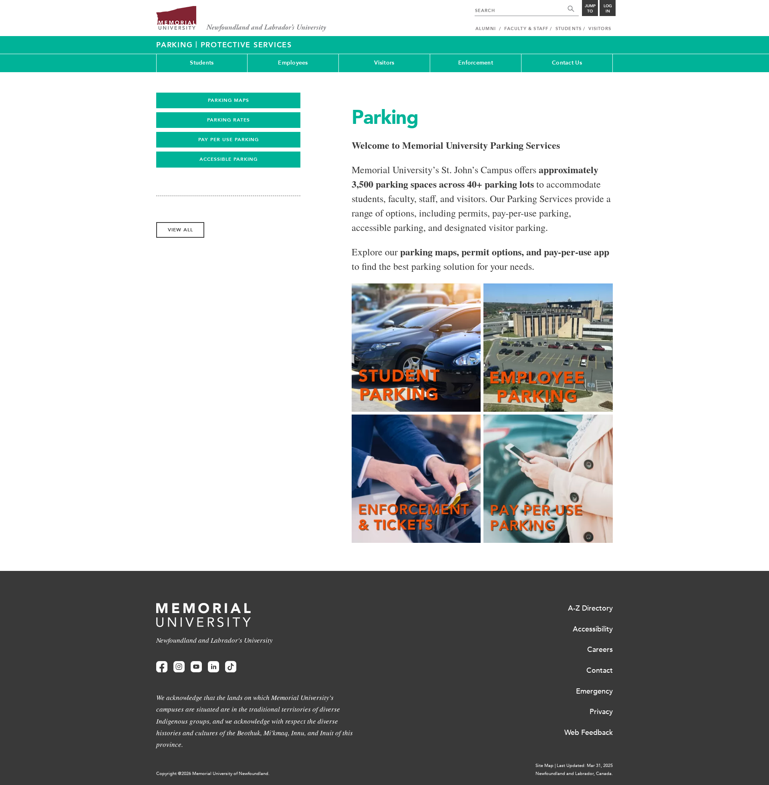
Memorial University (241, 19)
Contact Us (567, 62)
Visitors (384, 62)
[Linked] (213, 667)
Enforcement (475, 62)
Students (201, 62)
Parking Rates (228, 120)
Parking (175, 44)
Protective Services (246, 44)
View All (180, 230)
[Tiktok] (230, 667)
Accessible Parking (228, 159)
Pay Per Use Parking (228, 139)
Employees (293, 62)
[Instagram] (179, 667)
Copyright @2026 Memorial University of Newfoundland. (213, 773)
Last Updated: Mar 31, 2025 (585, 765)
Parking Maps (228, 100)
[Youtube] (196, 667)
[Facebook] (161, 667)
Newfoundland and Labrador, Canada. (574, 773)
